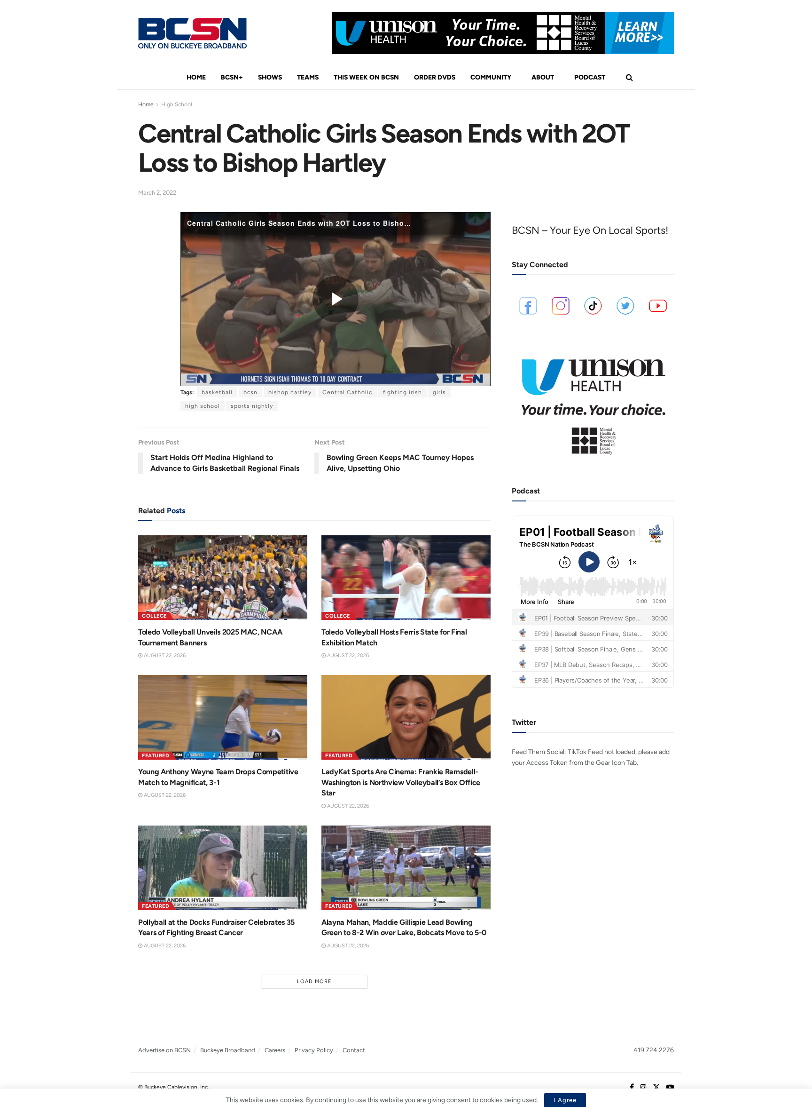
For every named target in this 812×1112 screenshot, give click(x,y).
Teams (308, 77)
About (542, 77)
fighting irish (402, 392)
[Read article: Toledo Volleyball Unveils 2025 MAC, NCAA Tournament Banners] (222, 577)
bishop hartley (290, 392)
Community (490, 77)
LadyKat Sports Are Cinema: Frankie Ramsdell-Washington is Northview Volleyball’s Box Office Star (400, 782)
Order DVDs (434, 77)
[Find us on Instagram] (643, 1087)
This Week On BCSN (366, 77)
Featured (155, 756)
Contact (354, 1050)
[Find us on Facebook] (632, 1087)
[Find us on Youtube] (670, 1087)
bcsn (250, 392)
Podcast (589, 77)
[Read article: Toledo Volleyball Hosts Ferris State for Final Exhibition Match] (406, 577)
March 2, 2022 (157, 192)
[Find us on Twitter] (656, 1087)
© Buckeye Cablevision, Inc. (173, 1087)
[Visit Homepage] (192, 33)
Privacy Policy (314, 1050)
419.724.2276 (653, 1050)
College (154, 616)
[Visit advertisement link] (503, 33)
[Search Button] (629, 77)
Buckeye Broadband (227, 1050)
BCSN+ (232, 77)
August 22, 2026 (164, 655)
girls (439, 392)
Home (196, 77)
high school (202, 406)
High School (176, 104)
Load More (314, 981)
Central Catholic (347, 392)
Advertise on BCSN (164, 1050)
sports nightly (252, 406)
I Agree (565, 1100)
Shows (270, 77)
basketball (217, 392)
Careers (275, 1050)
